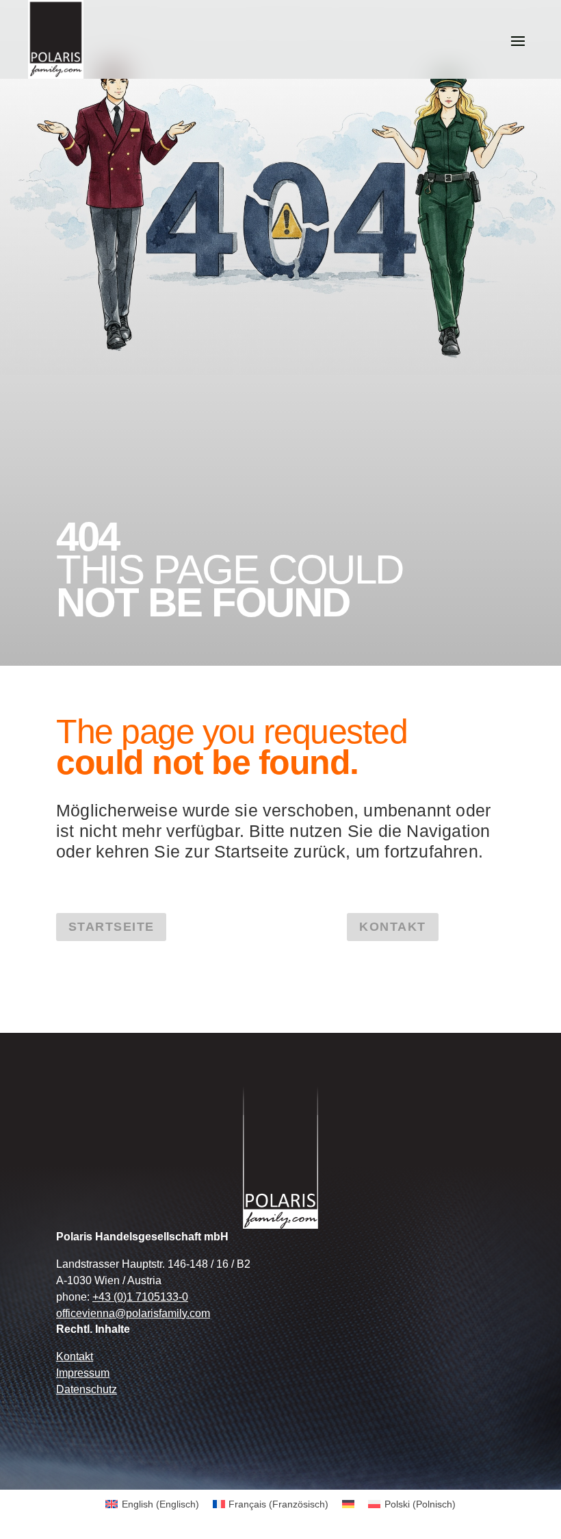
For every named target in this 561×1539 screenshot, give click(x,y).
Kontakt (392, 927)
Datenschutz (86, 1389)
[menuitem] (152, 1504)
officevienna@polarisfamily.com (133, 1313)
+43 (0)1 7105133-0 (140, 1297)
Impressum (82, 1373)
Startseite (111, 927)
